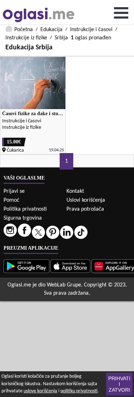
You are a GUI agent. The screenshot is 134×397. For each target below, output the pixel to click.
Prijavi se (14, 191)
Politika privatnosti (25, 209)
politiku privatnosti (79, 391)
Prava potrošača (85, 209)
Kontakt (75, 191)
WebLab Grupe (64, 285)
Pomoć (11, 200)
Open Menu (121, 13)
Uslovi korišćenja (85, 200)
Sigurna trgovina (23, 218)
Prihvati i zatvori (119, 384)
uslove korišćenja (40, 391)
